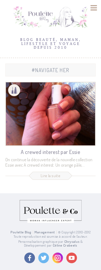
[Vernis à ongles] (14, 90)
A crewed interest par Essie (50, 151)
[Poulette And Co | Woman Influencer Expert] (51, 221)
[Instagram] (57, 258)
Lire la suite (50, 175)
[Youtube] (71, 258)
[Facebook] (29, 258)
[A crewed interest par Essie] (50, 114)
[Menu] (93, 8)
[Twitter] (43, 258)
